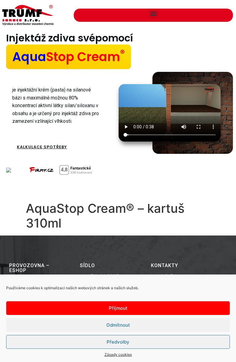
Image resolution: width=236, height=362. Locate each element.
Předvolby (118, 342)
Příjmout (118, 308)
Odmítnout (118, 325)
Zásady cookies (118, 354)
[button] (153, 14)
